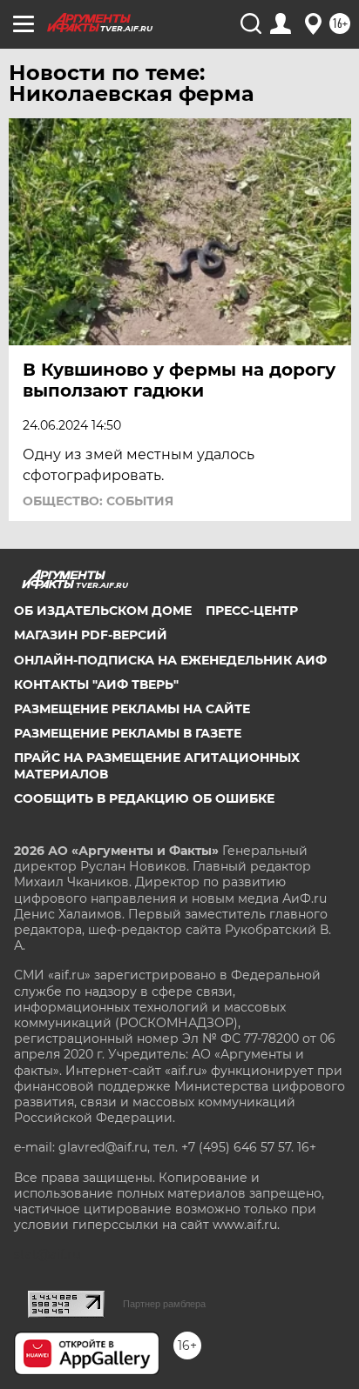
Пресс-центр (252, 610)
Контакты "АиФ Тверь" (96, 684)
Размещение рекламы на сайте (132, 709)
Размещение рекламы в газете (127, 733)
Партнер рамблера (164, 1304)
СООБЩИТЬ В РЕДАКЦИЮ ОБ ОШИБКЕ (144, 798)
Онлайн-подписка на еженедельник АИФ (170, 660)
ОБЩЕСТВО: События (98, 501)
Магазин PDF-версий (90, 635)
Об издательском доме (103, 610)
